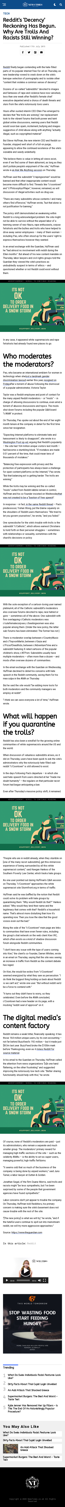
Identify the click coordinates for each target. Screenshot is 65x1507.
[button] (26, 1270)
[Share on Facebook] (23, 52)
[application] (25, 1270)
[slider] (23, 1280)
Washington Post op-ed (15, 442)
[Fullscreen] (44, 1280)
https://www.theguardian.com (26, 1232)
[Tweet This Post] (29, 52)
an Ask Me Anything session (27, 170)
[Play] (6, 1280)
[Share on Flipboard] (35, 52)
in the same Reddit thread (39, 504)
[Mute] (39, 1280)
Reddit (6, 67)
